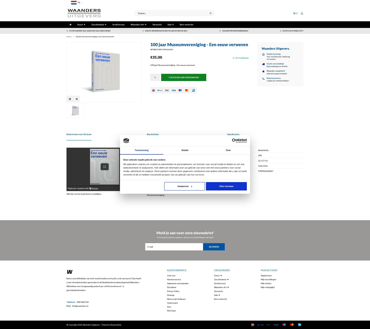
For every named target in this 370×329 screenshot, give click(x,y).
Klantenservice (174, 279)
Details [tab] (185, 150)
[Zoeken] (210, 13)
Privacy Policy (173, 291)
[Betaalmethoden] (153, 90)
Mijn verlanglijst (268, 287)
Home (68, 36)
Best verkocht (186, 24)
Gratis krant (172, 303)
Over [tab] (228, 150)
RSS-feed (171, 310)
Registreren (266, 275)
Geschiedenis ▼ (99, 24)
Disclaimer (171, 287)
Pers (169, 307)
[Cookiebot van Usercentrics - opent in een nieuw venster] (234, 141)
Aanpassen (183, 186)
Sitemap (170, 295)
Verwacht (157, 24)
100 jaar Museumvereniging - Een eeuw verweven (94, 36)
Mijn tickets (266, 283)
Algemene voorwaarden (178, 283)
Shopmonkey (115, 325)
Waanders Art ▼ (139, 24)
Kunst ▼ (81, 24)
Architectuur (118, 24)
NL (78, 2)
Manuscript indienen (176, 299)
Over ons (171, 275)
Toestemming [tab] (141, 150)
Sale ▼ (171, 24)
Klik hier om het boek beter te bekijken (83, 194)
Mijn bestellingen (268, 279)
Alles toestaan (226, 186)
